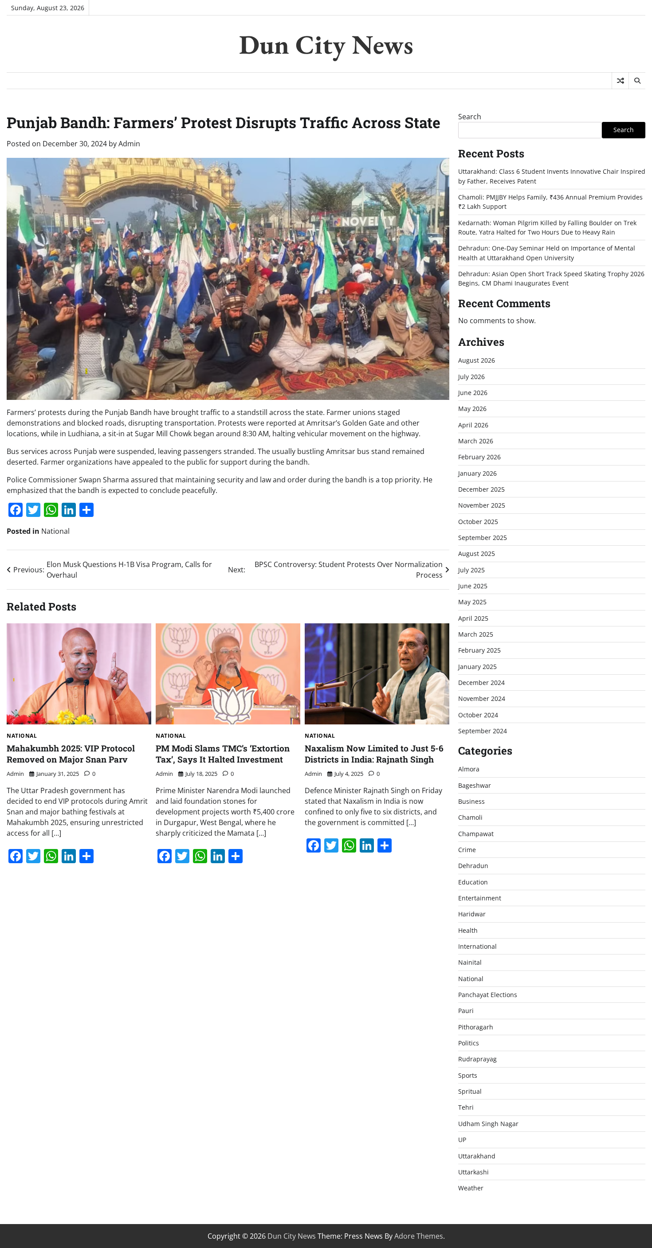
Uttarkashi (473, 1172)
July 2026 (471, 376)
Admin (129, 144)
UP (462, 1139)
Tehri (466, 1107)
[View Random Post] (620, 80)
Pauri (466, 1010)
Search (469, 116)
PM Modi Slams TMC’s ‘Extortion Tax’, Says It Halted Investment (223, 754)
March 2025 (475, 634)
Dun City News (326, 44)
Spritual (470, 1091)
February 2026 (479, 457)
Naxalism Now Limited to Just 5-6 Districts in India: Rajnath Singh (374, 754)
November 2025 (481, 505)
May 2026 (472, 408)
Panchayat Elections (487, 994)
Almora (468, 769)
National (55, 531)
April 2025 (473, 618)
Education (473, 882)
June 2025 (472, 586)
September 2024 (482, 731)
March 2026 (475, 441)
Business (471, 801)
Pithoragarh (475, 1027)
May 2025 (472, 602)
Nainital (470, 962)
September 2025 (482, 537)
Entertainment (479, 898)
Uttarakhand (476, 1156)
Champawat (476, 833)
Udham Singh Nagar (488, 1123)
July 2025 (471, 570)
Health (468, 930)
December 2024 (481, 682)
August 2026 (476, 360)
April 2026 (473, 425)
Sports (467, 1075)
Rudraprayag (477, 1059)
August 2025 (476, 553)
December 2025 (481, 489)
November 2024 (481, 698)
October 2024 (478, 715)
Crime (467, 849)
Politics (468, 1043)
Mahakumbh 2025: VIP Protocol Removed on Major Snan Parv (71, 754)
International (477, 946)
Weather (470, 1188)
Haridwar (472, 914)
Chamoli (470, 817)
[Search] (636, 80)
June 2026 (472, 392)
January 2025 (477, 666)
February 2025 (479, 650)
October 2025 (478, 521)
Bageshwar (474, 785)
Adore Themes (418, 1236)
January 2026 (477, 473)
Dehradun (473, 865)
